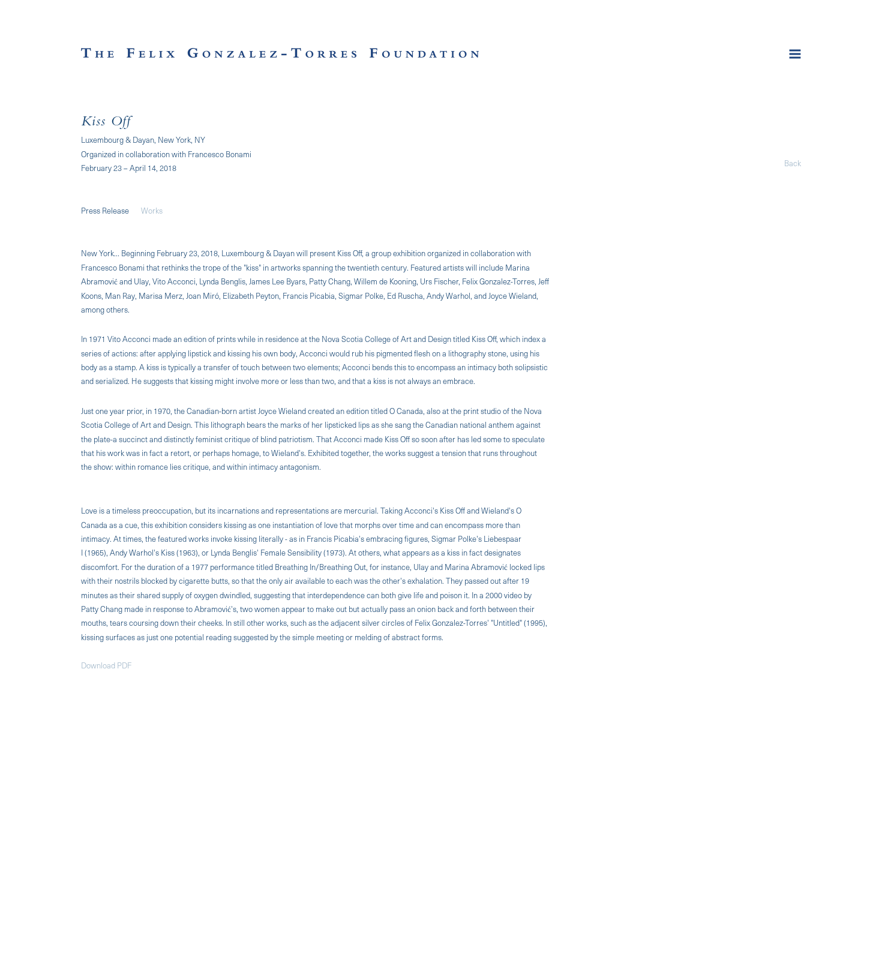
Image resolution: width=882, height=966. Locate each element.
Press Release (105, 210)
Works (152, 210)
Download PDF (106, 665)
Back (792, 163)
